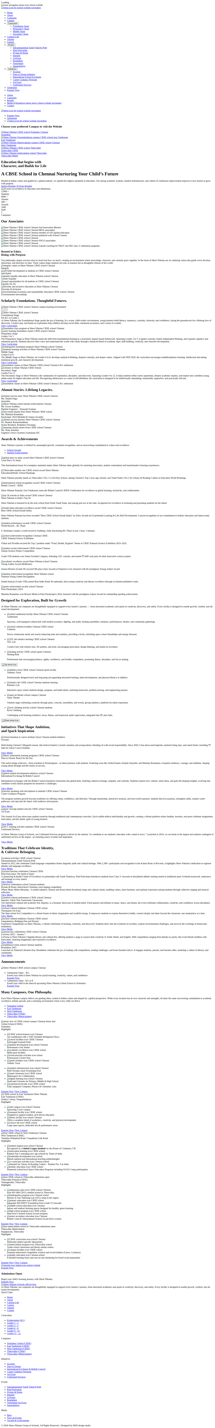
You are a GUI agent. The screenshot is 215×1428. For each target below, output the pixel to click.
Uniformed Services (22, 85)
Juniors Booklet (8, 186)
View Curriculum (9, 325)
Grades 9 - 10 (13, 1331)
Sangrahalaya (19, 66)
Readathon (18, 61)
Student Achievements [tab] (17, 453)
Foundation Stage (21, 26)
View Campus (20, 1091)
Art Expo (17, 82)
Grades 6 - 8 (12, 1328)
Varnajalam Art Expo (16, 1402)
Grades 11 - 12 (14, 1333)
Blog (9, 1415)
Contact (10, 20)
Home (10, 12)
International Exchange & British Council (26, 1369)
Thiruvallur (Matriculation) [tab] (19, 1016)
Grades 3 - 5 (12, 1325)
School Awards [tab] (14, 450)
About (10, 15)
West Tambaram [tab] (14, 1011)
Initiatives (12, 69)
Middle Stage (19, 31)
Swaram (16, 72)
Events (11, 45)
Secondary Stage (20, 34)
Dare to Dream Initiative (24, 74)
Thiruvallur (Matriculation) (19, 1354)
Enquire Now (13, 978)
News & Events (14, 1418)
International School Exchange (27, 77)
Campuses (12, 18)
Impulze (16, 55)
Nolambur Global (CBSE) (19, 1343)
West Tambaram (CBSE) (18, 1348)
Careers (10, 42)
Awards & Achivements (18, 1420)
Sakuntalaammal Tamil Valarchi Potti (30, 47)
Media (10, 103)
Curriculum (12, 23)
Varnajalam (18, 63)
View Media (7, 753)
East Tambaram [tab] (14, 1008)
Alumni (10, 39)
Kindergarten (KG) (16, 1320)
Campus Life (13, 36)
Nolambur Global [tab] (15, 1006)
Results (10, 100)
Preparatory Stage (21, 29)
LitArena (17, 58)
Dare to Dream (14, 1366)
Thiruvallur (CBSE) (16, 1351)
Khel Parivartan (20, 50)
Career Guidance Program (25, 79)
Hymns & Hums (20, 53)
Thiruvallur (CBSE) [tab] (16, 1014)
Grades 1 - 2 (12, 1323)
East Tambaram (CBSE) (18, 1346)
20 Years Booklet (24, 186)
